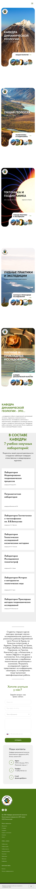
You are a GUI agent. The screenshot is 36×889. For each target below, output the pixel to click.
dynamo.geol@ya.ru (20, 778)
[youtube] (6, 810)
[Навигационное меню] (32, 3)
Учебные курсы (5, 844)
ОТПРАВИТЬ (18, 740)
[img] (29, 62)
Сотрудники (4, 830)
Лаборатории (4, 856)
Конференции (4, 861)
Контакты (3, 868)
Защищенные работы (6, 851)
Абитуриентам (4, 825)
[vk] (3, 810)
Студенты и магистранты (6, 832)
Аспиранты (4, 834)
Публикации (4, 858)
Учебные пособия (5, 846)
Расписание (4, 853)
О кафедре (4, 828)
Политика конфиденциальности (8, 871)
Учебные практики (5, 848)
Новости (3, 837)
